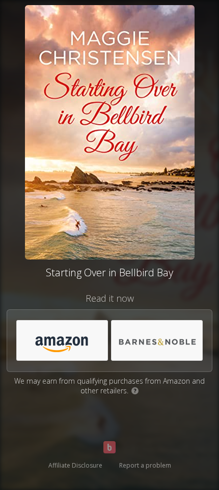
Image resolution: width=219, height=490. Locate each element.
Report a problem (145, 465)
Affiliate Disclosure (75, 465)
